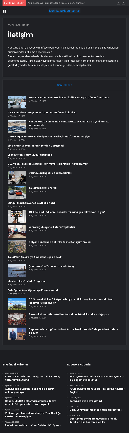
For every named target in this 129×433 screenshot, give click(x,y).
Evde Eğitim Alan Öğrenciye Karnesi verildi (33, 290)
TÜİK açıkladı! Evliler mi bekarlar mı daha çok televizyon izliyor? (67, 212)
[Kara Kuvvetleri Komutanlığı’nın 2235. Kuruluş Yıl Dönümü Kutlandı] (17, 102)
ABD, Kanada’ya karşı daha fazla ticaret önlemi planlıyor (56, 3)
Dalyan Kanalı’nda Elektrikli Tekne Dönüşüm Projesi (60, 242)
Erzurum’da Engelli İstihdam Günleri (50, 173)
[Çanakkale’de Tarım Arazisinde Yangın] (17, 270)
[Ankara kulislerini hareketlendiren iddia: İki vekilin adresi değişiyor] (17, 319)
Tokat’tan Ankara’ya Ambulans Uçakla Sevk (34, 257)
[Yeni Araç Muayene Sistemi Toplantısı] (17, 231)
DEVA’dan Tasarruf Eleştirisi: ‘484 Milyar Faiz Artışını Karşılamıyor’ (48, 164)
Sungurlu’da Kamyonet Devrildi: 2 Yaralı (32, 203)
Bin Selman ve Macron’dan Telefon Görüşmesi (36, 145)
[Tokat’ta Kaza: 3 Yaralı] (17, 192)
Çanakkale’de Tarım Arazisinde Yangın (52, 266)
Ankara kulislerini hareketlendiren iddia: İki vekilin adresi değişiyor (69, 314)
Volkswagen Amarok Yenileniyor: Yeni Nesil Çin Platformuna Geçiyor (49, 136)
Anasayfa (15, 24)
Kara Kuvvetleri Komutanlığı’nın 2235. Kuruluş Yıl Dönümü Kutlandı (69, 97)
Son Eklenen (64, 85)
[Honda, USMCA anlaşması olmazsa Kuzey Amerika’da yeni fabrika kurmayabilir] (17, 126)
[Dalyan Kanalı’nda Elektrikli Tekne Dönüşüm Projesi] (17, 246)
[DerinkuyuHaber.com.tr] (64, 10)
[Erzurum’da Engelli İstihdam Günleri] (17, 177)
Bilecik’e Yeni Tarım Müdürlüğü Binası (30, 154)
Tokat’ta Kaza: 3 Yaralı (43, 188)
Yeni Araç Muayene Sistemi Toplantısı (52, 227)
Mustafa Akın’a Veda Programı (27, 281)
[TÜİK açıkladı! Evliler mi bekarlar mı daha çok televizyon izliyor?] (17, 216)
